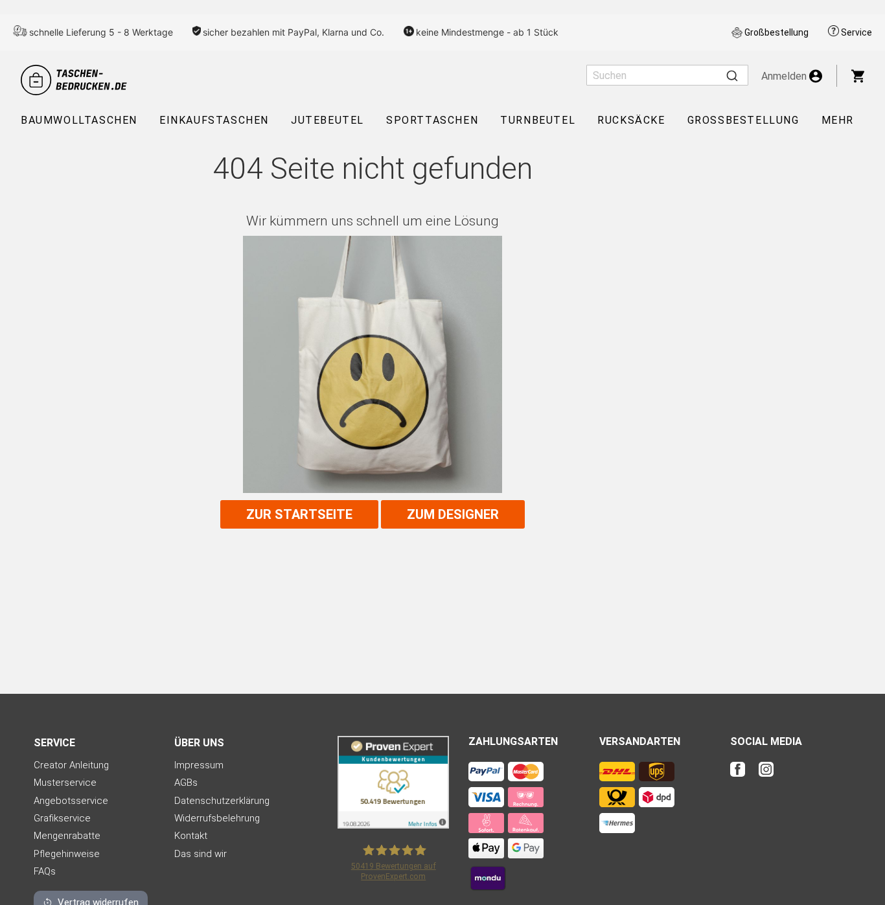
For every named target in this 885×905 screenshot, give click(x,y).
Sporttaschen (432, 120)
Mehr (838, 120)
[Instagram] (766, 778)
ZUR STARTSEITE (299, 514)
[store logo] (76, 80)
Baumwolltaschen (79, 120)
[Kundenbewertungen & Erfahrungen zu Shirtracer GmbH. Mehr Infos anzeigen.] (393, 825)
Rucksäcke (631, 120)
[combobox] (667, 75)
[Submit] (732, 75)
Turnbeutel (537, 120)
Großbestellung (776, 32)
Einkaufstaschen (214, 120)
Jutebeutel (327, 120)
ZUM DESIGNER (453, 514)
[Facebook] (743, 778)
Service (856, 32)
